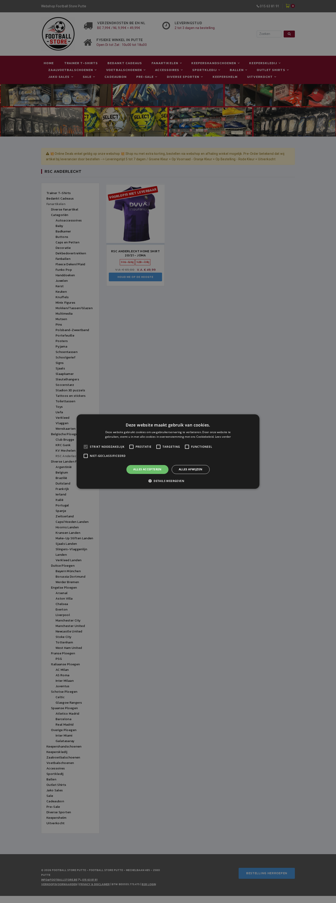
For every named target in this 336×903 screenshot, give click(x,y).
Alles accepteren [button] (147, 469)
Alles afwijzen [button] (191, 469)
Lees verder (223, 437)
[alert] (168, 451)
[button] (168, 481)
